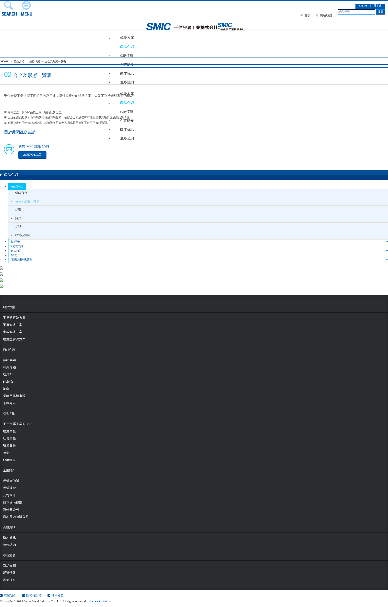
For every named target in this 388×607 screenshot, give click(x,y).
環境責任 (9, 445)
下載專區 (9, 403)
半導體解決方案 (14, 317)
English (363, 5)
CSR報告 (9, 460)
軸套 (14, 255)
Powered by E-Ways (99, 601)
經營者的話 (11, 480)
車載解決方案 (12, 332)
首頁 (308, 15)
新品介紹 (9, 565)
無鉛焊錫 (17, 186)
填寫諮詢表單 (32, 154)
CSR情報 (126, 56)
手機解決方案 (12, 325)
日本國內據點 (12, 502)
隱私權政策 (33, 595)
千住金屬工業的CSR (17, 424)
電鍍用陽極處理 (21, 259)
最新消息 (9, 580)
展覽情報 (9, 572)
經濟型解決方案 (14, 339)
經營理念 (9, 488)
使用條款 (58, 595)
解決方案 (127, 38)
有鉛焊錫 (17, 246)
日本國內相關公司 (16, 516)
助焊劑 (15, 241)
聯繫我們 (10, 595)
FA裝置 (16, 250)
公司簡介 (9, 495)
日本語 (377, 5)
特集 (6, 452)
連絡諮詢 (9, 544)
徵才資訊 (9, 537)
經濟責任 (9, 431)
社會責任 (9, 438)
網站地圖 (326, 15)
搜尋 (380, 11)
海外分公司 (11, 509)
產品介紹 (127, 47)
